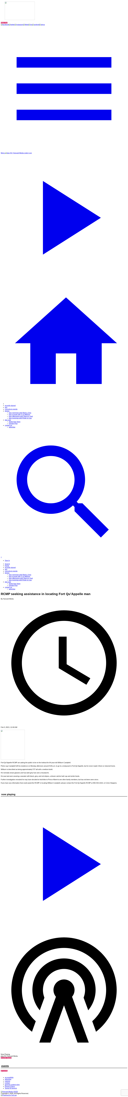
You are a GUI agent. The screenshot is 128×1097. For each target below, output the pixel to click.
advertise (12, 427)
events (5, 1066)
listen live (4, 23)
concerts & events (11, 409)
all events (4, 1071)
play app (8, 420)
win (6, 407)
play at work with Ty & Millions (19, 414)
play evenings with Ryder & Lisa (20, 418)
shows (7, 411)
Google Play (13, 423)
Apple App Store (14, 422)
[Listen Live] (64, 862)
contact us (8, 425)
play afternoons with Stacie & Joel (21, 416)
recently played (10, 405)
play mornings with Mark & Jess (20, 413)
